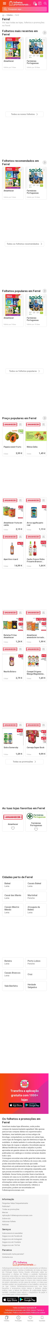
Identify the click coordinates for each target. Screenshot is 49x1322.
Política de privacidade (21, 1313)
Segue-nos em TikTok (11, 1245)
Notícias (5, 1225)
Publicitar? (6, 1206)
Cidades (10, 15)
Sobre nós (6, 1218)
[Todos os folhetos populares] (44, 291)
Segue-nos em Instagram (12, 1239)
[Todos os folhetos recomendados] (44, 162)
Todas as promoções (10, 1209)
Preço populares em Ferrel (19, 418)
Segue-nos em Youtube (11, 1242)
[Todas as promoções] (44, 418)
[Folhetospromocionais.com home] (20, 3)
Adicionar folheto (9, 1221)
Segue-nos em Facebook (12, 1236)
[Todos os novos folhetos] (44, 33)
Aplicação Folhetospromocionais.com (17, 1215)
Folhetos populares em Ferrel (21, 291)
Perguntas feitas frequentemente (15, 1203)
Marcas (5, 1212)
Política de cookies (38, 1313)
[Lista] (40, 3)
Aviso (33, 1310)
